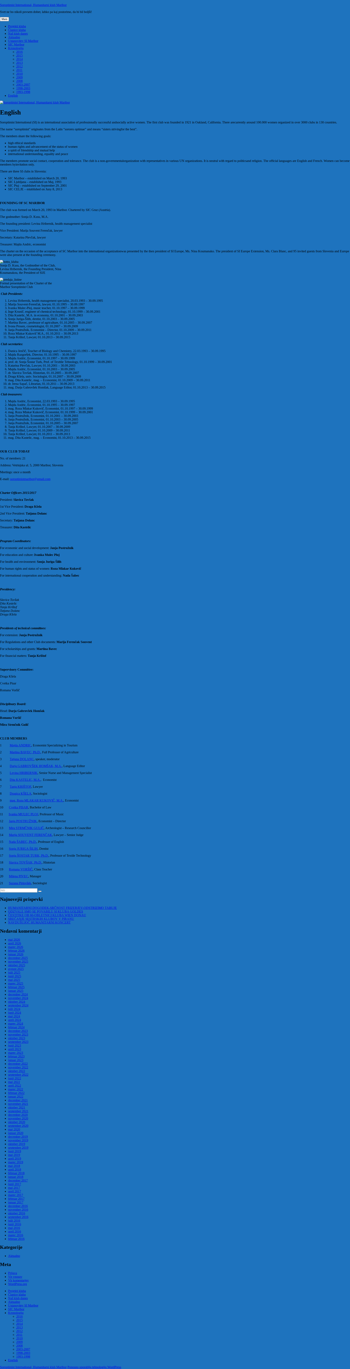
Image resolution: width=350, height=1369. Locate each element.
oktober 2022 (16, 1071)
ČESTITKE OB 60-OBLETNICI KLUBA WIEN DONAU (47, 915)
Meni (4, 19)
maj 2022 (14, 1082)
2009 (19, 77)
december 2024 (18, 994)
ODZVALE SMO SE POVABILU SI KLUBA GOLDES (45, 911)
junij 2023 (14, 1045)
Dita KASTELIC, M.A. (25, 779)
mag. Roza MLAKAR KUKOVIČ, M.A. (36, 800)
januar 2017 (15, 1202)
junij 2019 (14, 1151)
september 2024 (18, 1005)
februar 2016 (16, 1239)
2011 (19, 70)
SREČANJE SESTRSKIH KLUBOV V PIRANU (41, 919)
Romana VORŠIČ (21, 869)
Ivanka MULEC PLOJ (23, 814)
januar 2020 (15, 1133)
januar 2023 (15, 1060)
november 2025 (18, 961)
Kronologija (15, 48)
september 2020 (18, 1125)
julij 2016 (14, 1220)
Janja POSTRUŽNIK (23, 821)
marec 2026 (15, 947)
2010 (19, 73)
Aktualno (14, 37)
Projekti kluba (17, 26)
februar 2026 (16, 950)
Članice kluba (17, 30)
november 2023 (18, 1034)
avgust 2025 (16, 969)
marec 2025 (15, 983)
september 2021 (18, 1111)
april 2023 (14, 1049)
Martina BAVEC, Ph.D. (25, 752)
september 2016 (18, 1217)
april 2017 (14, 1191)
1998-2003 (23, 88)
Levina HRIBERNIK (23, 773)
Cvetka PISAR (18, 807)
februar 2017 (16, 1198)
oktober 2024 (16, 1001)
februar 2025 (16, 987)
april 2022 (14, 1085)
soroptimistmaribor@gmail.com (30, 479)
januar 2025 (15, 990)
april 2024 (14, 1020)
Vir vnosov (15, 1276)
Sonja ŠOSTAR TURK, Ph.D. (29, 855)
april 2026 (14, 943)
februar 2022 (16, 1093)
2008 (19, 81)
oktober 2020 (16, 1122)
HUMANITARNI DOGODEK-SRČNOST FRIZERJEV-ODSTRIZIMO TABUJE (62, 908)
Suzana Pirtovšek (20, 883)
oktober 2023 (16, 1038)
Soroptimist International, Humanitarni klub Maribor (33, 5)
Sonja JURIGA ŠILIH (23, 848)
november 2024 (18, 998)
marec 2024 (15, 1023)
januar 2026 (15, 954)
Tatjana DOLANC (22, 759)
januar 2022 (15, 1096)
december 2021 (18, 1100)
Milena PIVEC (18, 876)
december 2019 (18, 1136)
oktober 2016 (16, 1213)
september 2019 (18, 1147)
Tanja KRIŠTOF (20, 786)
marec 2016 (15, 1235)
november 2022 (18, 1067)
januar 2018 (15, 1176)
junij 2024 (14, 1012)
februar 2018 (16, 1173)
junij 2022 (14, 1078)
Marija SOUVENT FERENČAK (30, 835)
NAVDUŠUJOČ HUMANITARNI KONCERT (39, 922)
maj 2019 (14, 1155)
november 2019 (18, 1140)
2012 (19, 66)
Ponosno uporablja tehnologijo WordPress (94, 1367)
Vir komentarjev (18, 1280)
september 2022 (18, 1074)
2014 (19, 59)
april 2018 (14, 1169)
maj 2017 (14, 1187)
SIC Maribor (16, 44)
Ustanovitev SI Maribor (23, 41)
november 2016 (18, 1209)
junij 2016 (14, 1224)
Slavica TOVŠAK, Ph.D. (25, 862)
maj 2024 (14, 1016)
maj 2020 (14, 1129)
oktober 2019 (16, 1144)
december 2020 (18, 1114)
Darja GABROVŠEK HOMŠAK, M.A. (36, 766)
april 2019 (14, 1158)
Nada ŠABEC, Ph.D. (22, 841)
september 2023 (18, 1042)
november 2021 (18, 1104)
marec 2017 (15, 1195)
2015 (19, 55)
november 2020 (18, 1118)
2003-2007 (23, 84)
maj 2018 (14, 1166)
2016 (19, 52)
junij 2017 (14, 1184)
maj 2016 (14, 1228)
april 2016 (14, 1231)
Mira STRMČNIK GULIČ (26, 828)
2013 (19, 62)
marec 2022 (15, 1089)
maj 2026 (14, 939)
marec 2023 (15, 1052)
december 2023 (18, 1031)
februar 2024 (16, 1027)
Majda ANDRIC (20, 745)
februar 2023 (16, 1056)
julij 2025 (14, 972)
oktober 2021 (16, 1107)
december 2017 (18, 1180)
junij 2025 (14, 976)
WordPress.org (17, 1284)
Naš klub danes (18, 33)
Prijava (12, 1273)
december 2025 (18, 958)
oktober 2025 (16, 965)
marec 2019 (15, 1162)
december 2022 (18, 1063)
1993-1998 (23, 92)
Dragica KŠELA (20, 793)
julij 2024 (14, 1009)
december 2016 (18, 1206)
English (13, 95)
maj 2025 (14, 980)
